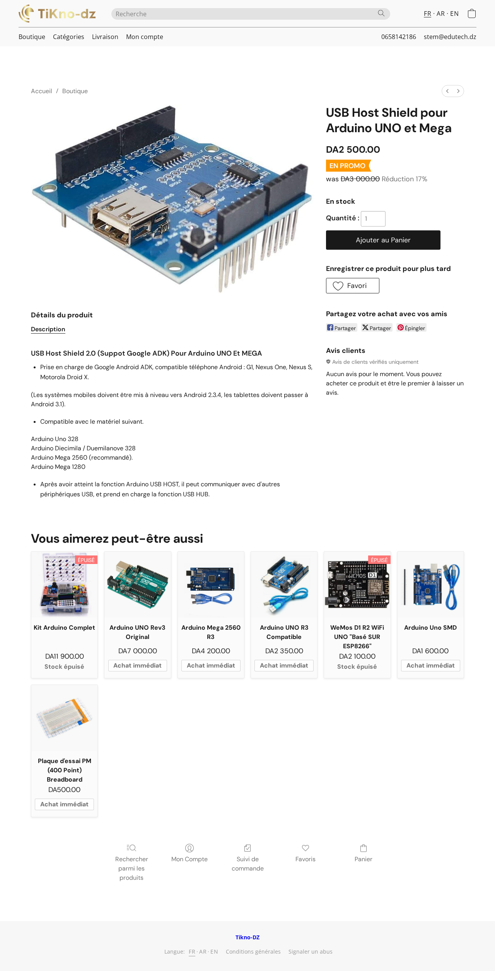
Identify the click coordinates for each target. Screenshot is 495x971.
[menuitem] (447, 91)
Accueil (41, 91)
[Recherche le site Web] (381, 13)
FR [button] (427, 13)
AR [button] (441, 13)
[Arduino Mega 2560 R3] (211, 585)
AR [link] (203, 951)
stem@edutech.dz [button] (450, 36)
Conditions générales (253, 951)
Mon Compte (189, 859)
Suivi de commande (248, 863)
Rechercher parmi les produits (131, 868)
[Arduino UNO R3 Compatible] (284, 585)
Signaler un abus (310, 951)
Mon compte (144, 36)
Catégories (68, 36)
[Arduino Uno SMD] (431, 585)
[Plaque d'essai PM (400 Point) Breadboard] (64, 718)
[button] (57, 13)
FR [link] (192, 951)
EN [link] (214, 951)
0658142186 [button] (398, 36)
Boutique (32, 36)
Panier (363, 859)
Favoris (305, 859)
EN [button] (454, 13)
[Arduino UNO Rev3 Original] (137, 585)
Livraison (105, 36)
